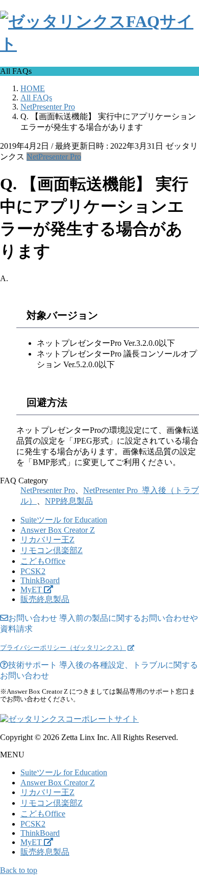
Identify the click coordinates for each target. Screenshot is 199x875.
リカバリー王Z (47, 539)
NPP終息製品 (69, 501)
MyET (32, 589)
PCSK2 (32, 571)
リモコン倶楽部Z (51, 550)
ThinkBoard (40, 580)
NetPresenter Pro (54, 156)
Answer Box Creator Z (57, 530)
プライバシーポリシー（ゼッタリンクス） (63, 647)
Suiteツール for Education (63, 519)
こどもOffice (42, 561)
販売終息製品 (44, 599)
